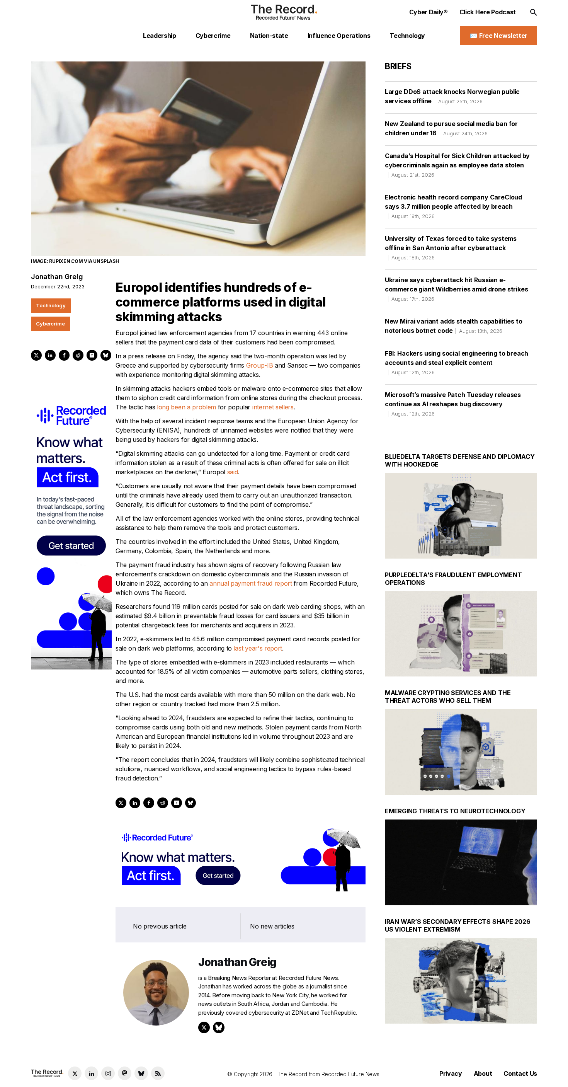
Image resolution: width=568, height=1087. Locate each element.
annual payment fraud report (250, 583)
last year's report (258, 648)
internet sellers (273, 407)
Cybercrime (50, 323)
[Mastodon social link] (124, 1073)
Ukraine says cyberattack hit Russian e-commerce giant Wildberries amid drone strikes (456, 289)
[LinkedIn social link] (91, 1073)
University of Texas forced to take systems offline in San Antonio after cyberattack (451, 248)
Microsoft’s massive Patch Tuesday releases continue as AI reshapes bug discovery (453, 404)
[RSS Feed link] (158, 1073)
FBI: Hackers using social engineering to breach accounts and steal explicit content (456, 362)
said (232, 472)
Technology (51, 305)
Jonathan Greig (57, 277)
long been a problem (186, 407)
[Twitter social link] (75, 1073)
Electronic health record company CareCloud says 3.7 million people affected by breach (453, 206)
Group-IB (259, 365)
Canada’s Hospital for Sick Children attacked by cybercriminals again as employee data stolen (457, 165)
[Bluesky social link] (141, 1073)
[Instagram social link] (108, 1073)
